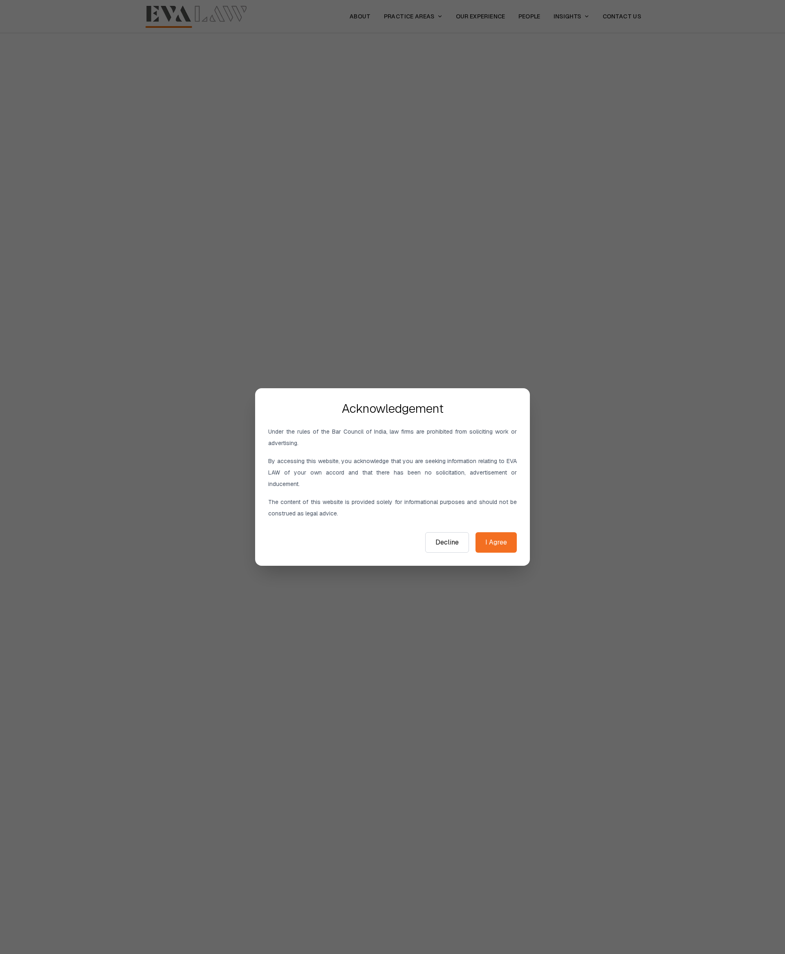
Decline (447, 542)
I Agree (496, 542)
